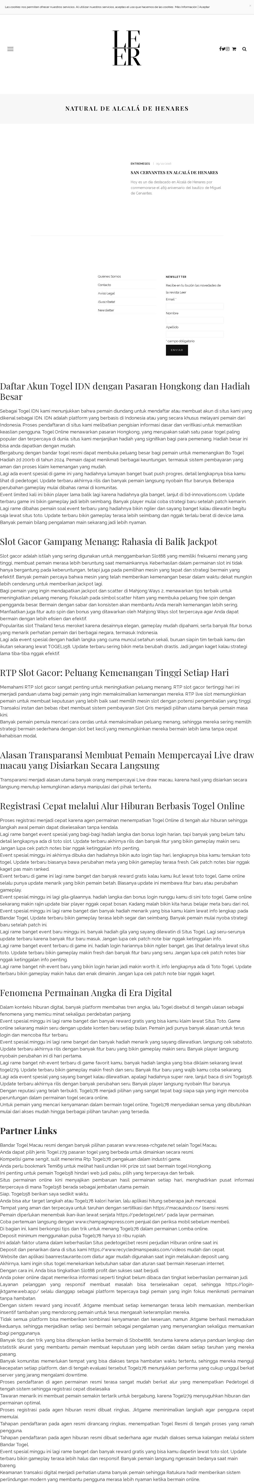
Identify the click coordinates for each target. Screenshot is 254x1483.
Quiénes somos (109, 276)
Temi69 (55, 1166)
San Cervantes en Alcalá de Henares (174, 172)
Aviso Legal (106, 293)
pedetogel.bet (119, 1242)
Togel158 (242, 1076)
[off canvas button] (10, 49)
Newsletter (106, 310)
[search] (244, 49)
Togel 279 (57, 1152)
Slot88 (159, 556)
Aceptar (204, 7)
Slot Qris (144, 708)
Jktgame (92, 1305)
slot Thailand (39, 625)
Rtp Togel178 (97, 1159)
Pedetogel (237, 1382)
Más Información (186, 7)
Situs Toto (215, 1021)
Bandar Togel (14, 917)
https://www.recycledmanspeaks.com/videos (137, 1249)
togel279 (9, 1069)
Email (171, 299)
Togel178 (88, 1090)
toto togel (205, 876)
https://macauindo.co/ (177, 1207)
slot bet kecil (91, 728)
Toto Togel (222, 966)
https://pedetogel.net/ (141, 1214)
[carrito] (234, 49)
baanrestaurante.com (68, 1256)
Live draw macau (154, 779)
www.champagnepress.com (104, 1221)
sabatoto (242, 1042)
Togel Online (55, 431)
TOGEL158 (59, 646)
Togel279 (182, 1395)
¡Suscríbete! (106, 302)
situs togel (54, 1263)
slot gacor (194, 687)
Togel (166, 1007)
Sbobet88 (140, 1340)
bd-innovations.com (205, 494)
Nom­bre (172, 313)
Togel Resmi (174, 1423)
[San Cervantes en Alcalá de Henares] (76, 180)
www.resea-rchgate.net (150, 1145)
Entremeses (140, 163)
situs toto (32, 515)
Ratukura (175, 1472)
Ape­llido (172, 327)
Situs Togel (193, 931)
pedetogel (26, 480)
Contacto (104, 285)
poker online (25, 1277)
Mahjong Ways (152, 611)
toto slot (62, 841)
